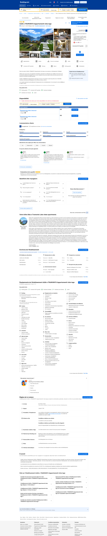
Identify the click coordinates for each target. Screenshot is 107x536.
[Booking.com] (24, 2)
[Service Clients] (57, 2)
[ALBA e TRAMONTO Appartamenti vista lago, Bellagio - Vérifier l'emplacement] (20, 26)
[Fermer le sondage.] (86, 378)
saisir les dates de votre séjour (54, 413)
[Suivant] (87, 40)
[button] (80, 53)
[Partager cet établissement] (69, 22)
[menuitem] (22, 5)
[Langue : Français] (54, 2)
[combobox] (29, 10)
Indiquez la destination (27, 9)
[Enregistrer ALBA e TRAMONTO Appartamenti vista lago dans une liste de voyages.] (65, 22)
